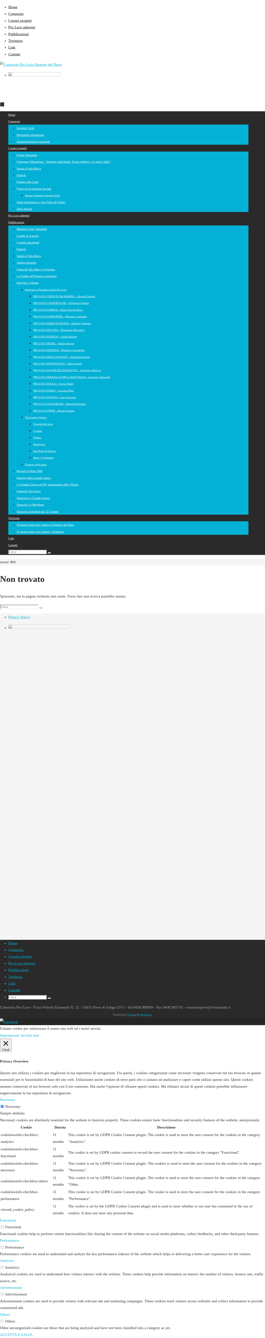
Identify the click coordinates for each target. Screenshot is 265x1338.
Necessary (12, 1106)
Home (12, 7)
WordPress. (146, 1014)
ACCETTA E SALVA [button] (16, 1335)
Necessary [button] (7, 1100)
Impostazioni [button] (9, 1035)
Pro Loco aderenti (21, 27)
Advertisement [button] (11, 1287)
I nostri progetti (20, 20)
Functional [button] (8, 1220)
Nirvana (131, 1014)
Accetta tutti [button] (29, 1035)
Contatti (14, 54)
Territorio (15, 41)
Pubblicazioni (18, 34)
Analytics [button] (7, 1260)
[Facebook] (9, 1022)
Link (11, 47)
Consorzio (16, 14)
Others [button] (5, 1314)
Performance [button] (9, 1240)
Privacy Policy (19, 617)
